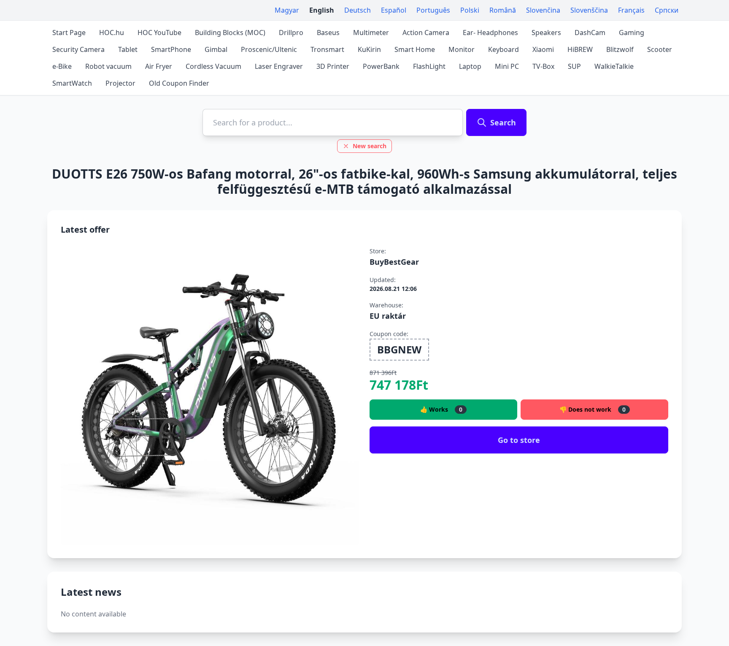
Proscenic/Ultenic (269, 49)
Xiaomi (543, 49)
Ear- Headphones (490, 32)
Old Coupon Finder (179, 83)
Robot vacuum (108, 66)
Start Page (69, 32)
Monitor (461, 49)
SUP (574, 66)
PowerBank (381, 66)
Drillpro (291, 32)
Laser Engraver (279, 66)
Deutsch (357, 10)
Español (393, 10)
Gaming (631, 32)
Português (433, 10)
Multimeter (371, 32)
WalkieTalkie (614, 66)
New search (369, 146)
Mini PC (507, 66)
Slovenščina (589, 10)
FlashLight (429, 66)
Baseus (328, 32)
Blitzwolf (620, 49)
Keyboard (503, 49)
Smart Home (414, 49)
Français (631, 10)
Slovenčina (543, 10)
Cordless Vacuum (213, 66)
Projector (120, 83)
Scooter (659, 49)
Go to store (519, 440)
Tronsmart (327, 49)
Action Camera (425, 32)
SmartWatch (72, 83)
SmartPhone (171, 49)
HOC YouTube (159, 32)
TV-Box (543, 66)
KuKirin (369, 49)
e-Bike (62, 66)
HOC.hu (111, 32)
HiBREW (580, 49)
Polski (469, 10)
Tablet (128, 49)
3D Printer (332, 66)
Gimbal (216, 49)
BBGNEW (399, 349)
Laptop (470, 66)
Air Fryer (158, 66)
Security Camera (78, 49)
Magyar (287, 10)
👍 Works (441, 409)
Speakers (546, 32)
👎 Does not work (592, 409)
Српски (666, 10)
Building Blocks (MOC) (230, 32)
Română (502, 10)
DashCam (590, 32)
